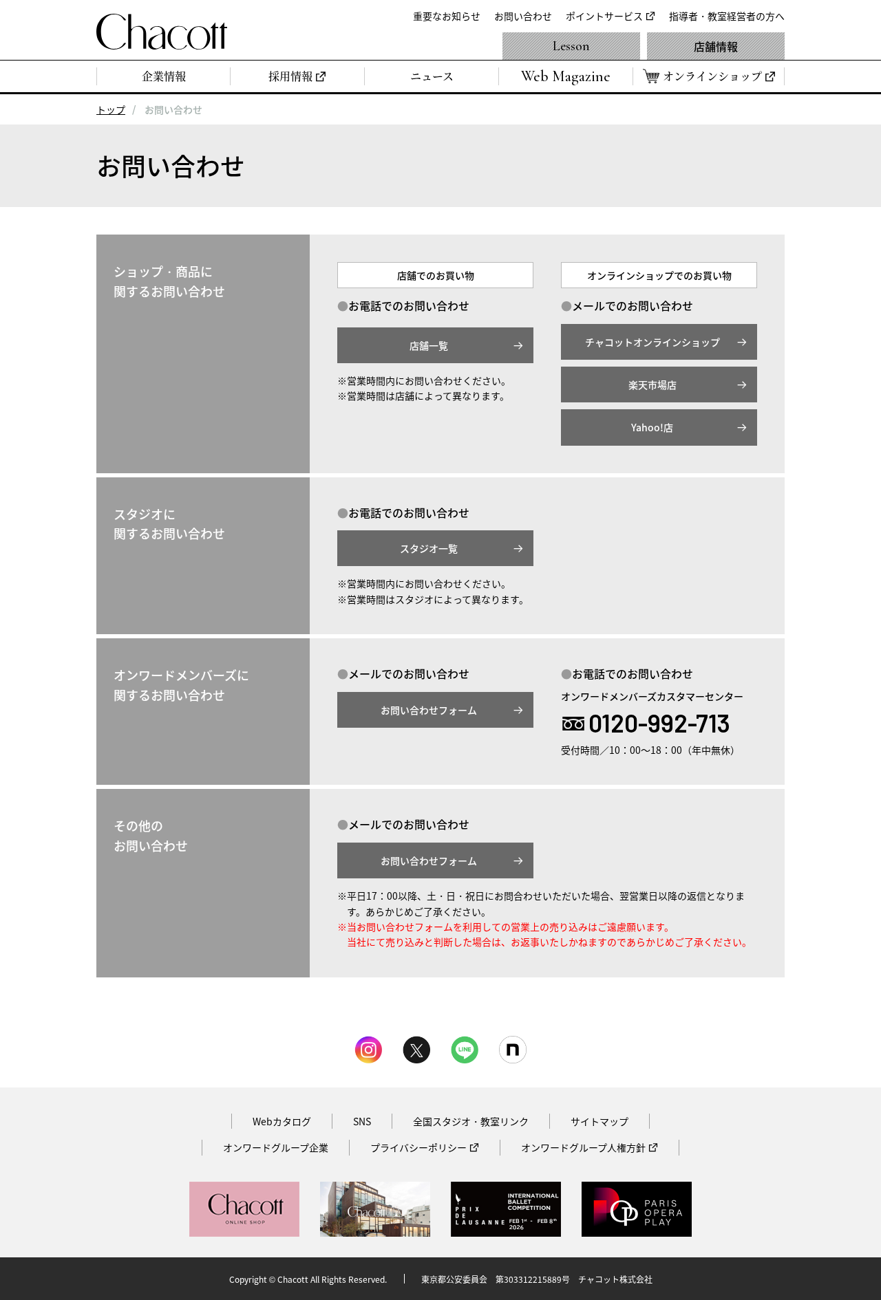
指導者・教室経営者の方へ (727, 16)
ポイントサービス (604, 16)
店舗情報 (716, 46)
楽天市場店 (652, 384)
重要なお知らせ (446, 16)
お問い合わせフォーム (429, 710)
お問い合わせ (523, 16)
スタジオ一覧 (429, 548)
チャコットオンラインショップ (652, 342)
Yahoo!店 (652, 427)
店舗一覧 (429, 345)
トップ (110, 109)
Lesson (571, 46)
